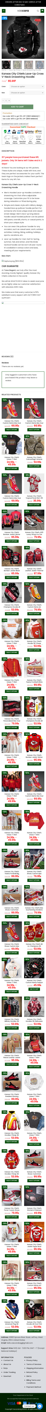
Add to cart (17, 106)
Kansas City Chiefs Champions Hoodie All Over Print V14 (12, 607)
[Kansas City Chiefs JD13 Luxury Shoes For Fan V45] (34, 520)
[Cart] (42, 11)
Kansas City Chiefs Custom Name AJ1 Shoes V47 (34, 1285)
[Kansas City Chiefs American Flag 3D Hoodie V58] (12, 1309)
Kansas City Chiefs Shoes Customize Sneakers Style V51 (12, 910)
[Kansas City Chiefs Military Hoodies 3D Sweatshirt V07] (12, 1007)
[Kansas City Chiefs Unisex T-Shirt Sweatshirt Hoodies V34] (34, 820)
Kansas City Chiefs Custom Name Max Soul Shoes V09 (34, 796)
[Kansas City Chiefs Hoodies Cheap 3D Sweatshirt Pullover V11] (12, 1159)
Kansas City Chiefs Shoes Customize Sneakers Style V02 (34, 1174)
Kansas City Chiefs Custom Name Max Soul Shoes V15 (12, 498)
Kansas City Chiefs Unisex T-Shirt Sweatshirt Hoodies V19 (12, 757)
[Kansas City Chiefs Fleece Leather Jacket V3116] (12, 1043)
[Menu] (4, 11)
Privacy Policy (31, 1360)
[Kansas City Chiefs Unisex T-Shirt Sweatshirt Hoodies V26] (12, 629)
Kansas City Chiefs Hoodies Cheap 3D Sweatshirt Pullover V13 (11, 1135)
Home (4, 70)
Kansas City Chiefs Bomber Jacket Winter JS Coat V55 (11, 534)
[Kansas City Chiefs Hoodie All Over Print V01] (34, 1309)
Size (3, 93)
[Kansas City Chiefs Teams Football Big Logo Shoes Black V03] (12, 859)
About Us (7, 1364)
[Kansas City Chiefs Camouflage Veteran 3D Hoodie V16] (34, 445)
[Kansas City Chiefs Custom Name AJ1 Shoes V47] (34, 1271)
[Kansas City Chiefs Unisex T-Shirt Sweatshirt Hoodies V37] (12, 445)
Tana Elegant (10, 270)
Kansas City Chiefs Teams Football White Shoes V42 (34, 682)
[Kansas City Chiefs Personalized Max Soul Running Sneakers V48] (12, 706)
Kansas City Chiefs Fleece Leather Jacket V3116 (11, 1058)
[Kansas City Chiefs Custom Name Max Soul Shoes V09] (34, 781)
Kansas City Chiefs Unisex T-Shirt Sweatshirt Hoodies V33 (12, 682)
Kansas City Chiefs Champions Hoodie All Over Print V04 (34, 721)
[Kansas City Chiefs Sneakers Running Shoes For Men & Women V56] (12, 1082)
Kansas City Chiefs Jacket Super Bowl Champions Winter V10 (34, 1247)
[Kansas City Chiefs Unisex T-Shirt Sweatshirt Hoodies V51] (12, 781)
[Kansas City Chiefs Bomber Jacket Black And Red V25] (12, 556)
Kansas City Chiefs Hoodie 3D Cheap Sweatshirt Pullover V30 (34, 643)
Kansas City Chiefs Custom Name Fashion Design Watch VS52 (34, 983)
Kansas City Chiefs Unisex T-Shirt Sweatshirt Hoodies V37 (12, 459)
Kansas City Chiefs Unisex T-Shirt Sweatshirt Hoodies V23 (34, 1135)
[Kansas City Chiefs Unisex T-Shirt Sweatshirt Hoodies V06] (12, 1232)
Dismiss (28, 5)
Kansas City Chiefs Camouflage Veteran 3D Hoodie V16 (34, 459)
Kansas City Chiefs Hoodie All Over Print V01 (34, 1324)
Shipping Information (35, 1368)
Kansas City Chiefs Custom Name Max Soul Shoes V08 (34, 423)
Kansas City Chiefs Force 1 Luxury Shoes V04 (11, 1210)
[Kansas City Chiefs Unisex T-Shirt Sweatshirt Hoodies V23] (34, 1120)
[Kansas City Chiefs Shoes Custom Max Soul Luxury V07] (34, 859)
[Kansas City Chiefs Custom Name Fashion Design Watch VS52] (34, 968)
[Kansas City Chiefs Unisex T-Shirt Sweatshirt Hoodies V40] (12, 1271)
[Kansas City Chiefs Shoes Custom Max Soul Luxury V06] (12, 931)
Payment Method (33, 1387)
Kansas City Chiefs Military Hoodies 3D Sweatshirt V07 (12, 1021)
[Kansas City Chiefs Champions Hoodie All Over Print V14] (12, 592)
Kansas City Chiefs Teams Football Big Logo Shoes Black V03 (12, 874)
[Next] (41, 37)
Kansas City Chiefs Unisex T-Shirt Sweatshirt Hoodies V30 (34, 1058)
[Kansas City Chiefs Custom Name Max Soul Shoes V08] (34, 408)
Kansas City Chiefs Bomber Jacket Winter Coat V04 (34, 757)
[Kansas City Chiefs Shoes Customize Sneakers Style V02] (34, 1159)
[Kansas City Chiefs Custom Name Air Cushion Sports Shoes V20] (34, 592)
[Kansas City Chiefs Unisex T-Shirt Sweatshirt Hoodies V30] (34, 1043)
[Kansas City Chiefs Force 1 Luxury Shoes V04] (12, 1195)
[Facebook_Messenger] (40, 1406)
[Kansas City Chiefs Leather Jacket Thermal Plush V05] (34, 556)
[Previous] (5, 37)
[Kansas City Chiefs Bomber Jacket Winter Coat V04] (34, 742)
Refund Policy (32, 1372)
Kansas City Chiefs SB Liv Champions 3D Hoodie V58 (34, 946)
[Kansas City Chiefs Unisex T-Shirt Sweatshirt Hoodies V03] (34, 1082)
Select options (11, 430)
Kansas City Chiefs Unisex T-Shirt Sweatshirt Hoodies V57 (12, 835)
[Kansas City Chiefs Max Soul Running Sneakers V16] (34, 895)
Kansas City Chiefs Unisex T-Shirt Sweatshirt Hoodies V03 (34, 1096)
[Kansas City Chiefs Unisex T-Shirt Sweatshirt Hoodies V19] (12, 742)
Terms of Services (33, 1364)
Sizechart (7, 1376)
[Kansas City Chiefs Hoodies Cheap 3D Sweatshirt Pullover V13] (12, 1120)
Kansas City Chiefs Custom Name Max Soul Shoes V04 (12, 423)
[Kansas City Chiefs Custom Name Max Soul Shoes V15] (12, 483)
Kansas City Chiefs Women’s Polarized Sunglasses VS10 (34, 1210)
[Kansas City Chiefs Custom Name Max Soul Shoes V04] (12, 408)
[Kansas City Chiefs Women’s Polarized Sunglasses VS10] (34, 1195)
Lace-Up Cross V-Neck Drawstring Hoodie (25, 70)
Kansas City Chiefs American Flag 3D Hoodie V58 (12, 1324)
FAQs (5, 1368)
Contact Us (8, 1360)
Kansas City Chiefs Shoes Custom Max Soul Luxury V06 (12, 946)
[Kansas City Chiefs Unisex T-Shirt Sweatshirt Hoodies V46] (12, 968)
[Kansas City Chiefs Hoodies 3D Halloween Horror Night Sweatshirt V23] (34, 1007)
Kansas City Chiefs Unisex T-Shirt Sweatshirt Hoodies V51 (12, 796)
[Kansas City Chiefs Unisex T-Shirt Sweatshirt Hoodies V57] (12, 820)
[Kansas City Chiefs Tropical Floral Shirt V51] (34, 483)
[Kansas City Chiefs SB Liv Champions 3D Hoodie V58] (34, 931)
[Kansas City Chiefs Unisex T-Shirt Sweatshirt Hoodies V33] (12, 667)
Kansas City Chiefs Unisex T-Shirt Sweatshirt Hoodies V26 (12, 643)
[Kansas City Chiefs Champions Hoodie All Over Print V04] (34, 706)
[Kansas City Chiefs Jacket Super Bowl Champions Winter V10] (34, 1232)
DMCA (28, 1376)
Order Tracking (9, 1372)
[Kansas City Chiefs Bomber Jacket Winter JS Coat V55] (12, 520)
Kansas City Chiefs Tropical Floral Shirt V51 (34, 497)
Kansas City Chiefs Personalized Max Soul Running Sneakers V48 (11, 721)
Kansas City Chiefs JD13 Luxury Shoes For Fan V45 (34, 534)
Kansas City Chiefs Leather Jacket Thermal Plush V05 (34, 571)
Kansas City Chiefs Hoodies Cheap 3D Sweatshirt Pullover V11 (11, 1174)
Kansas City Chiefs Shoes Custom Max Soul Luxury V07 (34, 874)
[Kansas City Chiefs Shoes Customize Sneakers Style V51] (12, 895)
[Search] (38, 11)
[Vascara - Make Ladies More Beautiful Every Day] (23, 11)
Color (4, 87)
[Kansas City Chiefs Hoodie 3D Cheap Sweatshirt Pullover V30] (34, 629)
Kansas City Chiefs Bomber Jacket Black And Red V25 (12, 571)
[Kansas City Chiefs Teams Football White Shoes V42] (34, 667)
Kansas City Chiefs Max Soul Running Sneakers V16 (34, 910)
